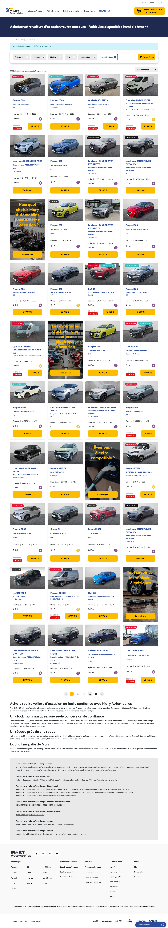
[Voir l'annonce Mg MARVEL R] (27, 578)
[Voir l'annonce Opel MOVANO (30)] (27, 331)
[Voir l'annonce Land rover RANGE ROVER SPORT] (65, 635)
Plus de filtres (148, 57)
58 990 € (140, 190)
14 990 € (148, 372)
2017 (23, 805)
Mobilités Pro (104, 11)
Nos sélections (107, 57)
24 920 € (103, 558)
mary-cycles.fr (115, 877)
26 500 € (65, 494)
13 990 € (110, 126)
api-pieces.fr (114, 886)
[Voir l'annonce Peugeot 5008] (27, 514)
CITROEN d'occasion (40, 767)
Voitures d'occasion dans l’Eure (85, 789)
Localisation (85, 57)
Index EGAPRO (111, 906)
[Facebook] (36, 853)
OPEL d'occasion (22, 770)
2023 (51, 805)
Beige (18, 824)
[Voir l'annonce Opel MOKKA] (140, 331)
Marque (36, 57)
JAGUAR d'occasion (105, 767)
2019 (34, 805)
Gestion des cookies (74, 906)
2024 (56, 805)
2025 (62, 805)
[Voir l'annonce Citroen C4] (65, 514)
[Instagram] (43, 853)
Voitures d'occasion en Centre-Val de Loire (33, 780)
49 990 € (103, 433)
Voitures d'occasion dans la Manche (30, 792)
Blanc (24, 824)
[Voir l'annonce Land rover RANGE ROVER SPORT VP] (27, 635)
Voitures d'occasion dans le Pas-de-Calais (115, 792)
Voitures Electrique (63, 834)
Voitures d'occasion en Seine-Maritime (31, 795)
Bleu (29, 824)
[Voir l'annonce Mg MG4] (102, 578)
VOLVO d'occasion (108, 770)
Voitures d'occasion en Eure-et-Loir (113, 789)
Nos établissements (149, 2)
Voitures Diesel (22, 834)
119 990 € (27, 680)
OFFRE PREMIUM (93, 137)
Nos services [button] (88, 11)
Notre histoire (139, 872)
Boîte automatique (23, 815)
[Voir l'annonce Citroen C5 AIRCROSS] (102, 635)
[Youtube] (57, 853)
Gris (34, 824)
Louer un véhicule (91, 878)
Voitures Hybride (79, 834)
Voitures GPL (49, 834)
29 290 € (148, 494)
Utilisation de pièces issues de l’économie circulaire (136, 906)
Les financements (66, 872)
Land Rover (47, 878)
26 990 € (65, 190)
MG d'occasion (142, 767)
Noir (53, 824)
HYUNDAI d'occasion (87, 767)
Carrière (137, 877)
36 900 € (35, 558)
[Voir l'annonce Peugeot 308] (27, 85)
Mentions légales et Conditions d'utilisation (49, 906)
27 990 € (35, 372)
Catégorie (19, 57)
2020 (39, 805)
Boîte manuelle (38, 815)
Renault (14, 878)
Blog (161, 2)
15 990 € (141, 312)
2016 (18, 805)
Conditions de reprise (68, 877)
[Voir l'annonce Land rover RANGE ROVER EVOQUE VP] (102, 146)
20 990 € (65, 254)
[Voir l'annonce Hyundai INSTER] (65, 453)
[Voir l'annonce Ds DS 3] (102, 274)
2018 (28, 805)
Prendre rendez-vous (93, 867)
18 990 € (65, 126)
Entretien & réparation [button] (71, 11)
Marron (47, 824)
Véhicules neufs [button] (53, 11)
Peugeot (14, 867)
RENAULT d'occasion (57, 770)
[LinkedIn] (50, 853)
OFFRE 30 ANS (18, 77)
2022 (45, 805)
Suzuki (13, 889)
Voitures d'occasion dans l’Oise (57, 792)
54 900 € (27, 190)
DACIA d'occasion (57, 767)
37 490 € (27, 312)
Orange (59, 824)
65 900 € (103, 254)
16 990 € (110, 312)
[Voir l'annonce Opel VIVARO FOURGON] (140, 85)
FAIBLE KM (54, 201)
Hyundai (30, 878)
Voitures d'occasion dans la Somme (62, 795)
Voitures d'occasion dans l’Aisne (28, 789)
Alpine (29, 883)
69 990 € (103, 190)
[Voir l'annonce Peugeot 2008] (65, 85)
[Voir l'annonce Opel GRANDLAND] (140, 635)
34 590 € (140, 254)
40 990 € (27, 616)
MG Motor (47, 867)
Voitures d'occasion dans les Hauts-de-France (69, 780)
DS (28, 867)
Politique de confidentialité (93, 906)
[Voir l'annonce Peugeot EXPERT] (140, 453)
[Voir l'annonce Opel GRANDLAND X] (102, 85)
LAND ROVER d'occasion (124, 767)
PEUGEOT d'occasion (39, 770)
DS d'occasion (71, 767)
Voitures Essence (36, 834)
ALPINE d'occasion (23, 767)
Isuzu (45, 883)
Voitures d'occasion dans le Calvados (57, 789)
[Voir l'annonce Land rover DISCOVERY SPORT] (27, 146)
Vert (72, 824)
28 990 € (148, 433)
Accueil (12, 40)
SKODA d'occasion (75, 770)
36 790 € (65, 312)
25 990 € (148, 126)
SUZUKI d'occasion (91, 770)
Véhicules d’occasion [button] (35, 11)
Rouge (66, 824)
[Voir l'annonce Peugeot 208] (65, 210)
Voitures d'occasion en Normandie (103, 780)
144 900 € (65, 680)
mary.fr (112, 867)
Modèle (53, 57)
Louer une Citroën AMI (93, 882)
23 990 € (103, 680)
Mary (136, 867)
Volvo (45, 872)
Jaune (39, 824)
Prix (68, 57)
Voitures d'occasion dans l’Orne (84, 792)
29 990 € (35, 126)
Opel (29, 872)
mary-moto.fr (115, 872)
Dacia (13, 883)
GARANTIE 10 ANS (56, 77)
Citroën (13, 872)
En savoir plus (27, 254)
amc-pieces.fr (115, 881)
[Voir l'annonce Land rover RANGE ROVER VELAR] (65, 392)
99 (96, 694)
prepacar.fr (114, 896)
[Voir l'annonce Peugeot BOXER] (65, 578)
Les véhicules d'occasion (69, 867)
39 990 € (27, 494)
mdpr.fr (112, 891)
